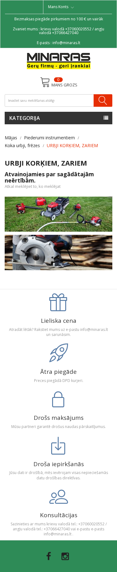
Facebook (48, 556)
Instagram (65, 556)
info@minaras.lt (66, 42)
